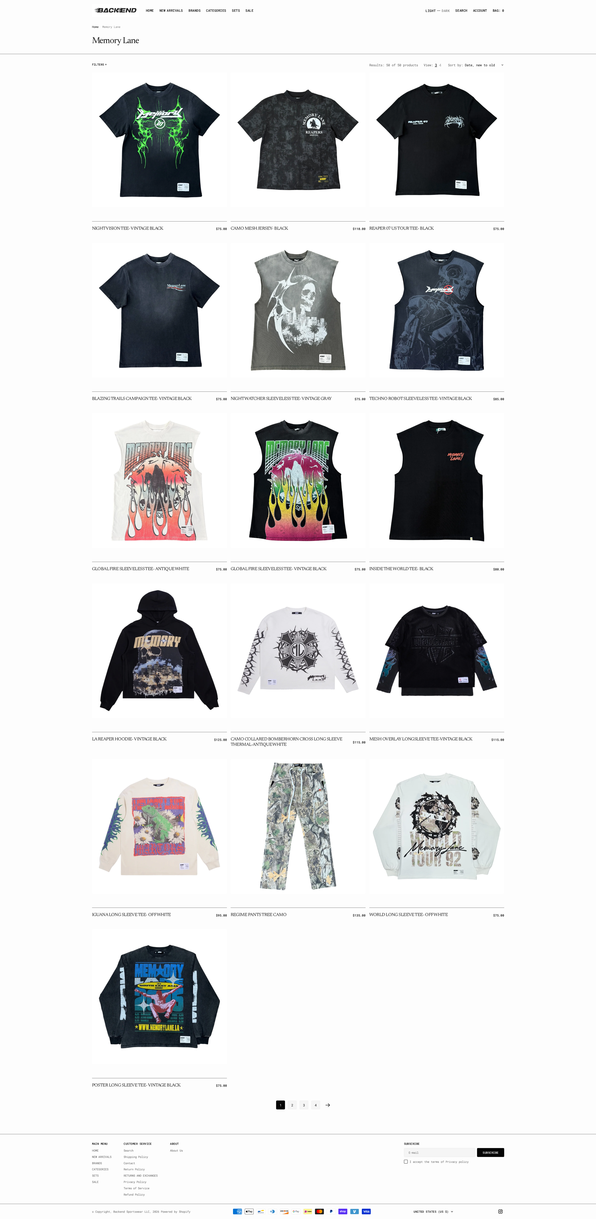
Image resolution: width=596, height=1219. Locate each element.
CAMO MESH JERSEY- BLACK (259, 228)
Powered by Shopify (175, 1211)
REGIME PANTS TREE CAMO (258, 915)
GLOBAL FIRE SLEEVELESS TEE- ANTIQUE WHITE (140, 569)
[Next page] (328, 1105)
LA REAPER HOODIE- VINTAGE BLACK (129, 739)
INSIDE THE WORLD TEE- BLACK (401, 569)
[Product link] (159, 139)
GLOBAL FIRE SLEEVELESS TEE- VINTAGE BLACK (278, 569)
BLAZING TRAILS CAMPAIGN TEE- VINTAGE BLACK (142, 399)
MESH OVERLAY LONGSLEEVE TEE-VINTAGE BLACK (420, 739)
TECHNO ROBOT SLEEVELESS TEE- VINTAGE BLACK (420, 399)
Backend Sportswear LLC (131, 1211)
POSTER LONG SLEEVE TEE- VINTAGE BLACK (136, 1085)
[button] (480, 10)
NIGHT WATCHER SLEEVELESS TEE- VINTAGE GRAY (281, 399)
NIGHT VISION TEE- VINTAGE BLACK (127, 228)
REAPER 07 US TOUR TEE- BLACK (401, 228)
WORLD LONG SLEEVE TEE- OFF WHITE (408, 915)
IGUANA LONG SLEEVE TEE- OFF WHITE (131, 915)
